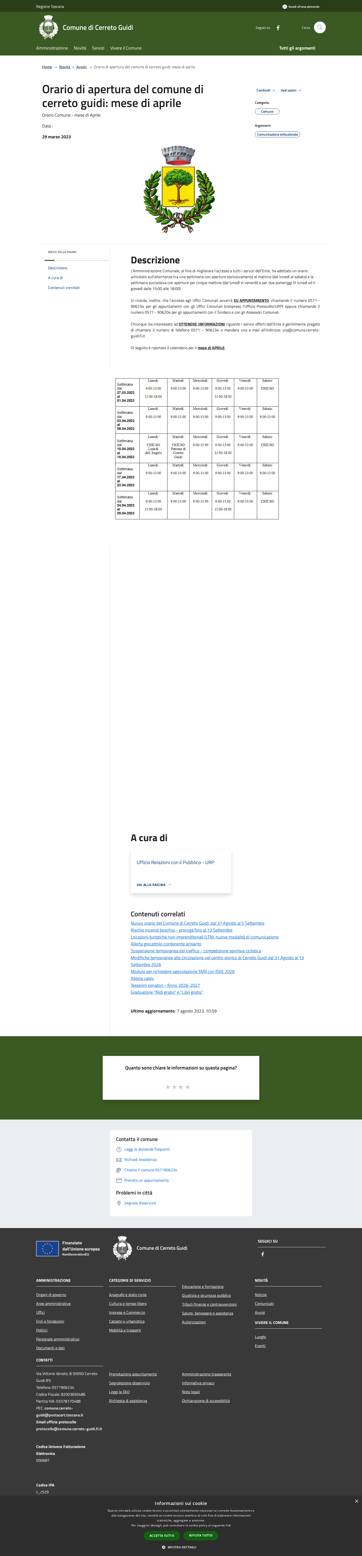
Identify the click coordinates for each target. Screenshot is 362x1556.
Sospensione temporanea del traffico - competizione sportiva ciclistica (196, 950)
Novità (64, 67)
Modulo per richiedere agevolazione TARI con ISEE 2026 (183, 971)
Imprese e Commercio (127, 1312)
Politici (42, 1330)
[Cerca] (320, 27)
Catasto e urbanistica (127, 1321)
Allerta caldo (142, 978)
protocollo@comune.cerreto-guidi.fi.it (69, 1429)
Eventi (260, 1346)
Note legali (191, 1392)
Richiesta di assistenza (128, 1401)
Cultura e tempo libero (128, 1303)
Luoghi (260, 1337)
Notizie (261, 1295)
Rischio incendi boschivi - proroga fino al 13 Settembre (181, 930)
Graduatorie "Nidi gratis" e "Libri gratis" (167, 992)
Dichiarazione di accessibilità (206, 1401)
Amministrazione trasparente (206, 1374)
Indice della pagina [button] (62, 252)
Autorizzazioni (194, 1322)
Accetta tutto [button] (161, 1536)
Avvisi (81, 67)
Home (47, 67)
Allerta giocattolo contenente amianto (166, 944)
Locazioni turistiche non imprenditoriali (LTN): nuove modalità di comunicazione (205, 937)
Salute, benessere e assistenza (207, 1313)
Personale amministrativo (57, 1339)
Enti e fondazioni (50, 1321)
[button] (180, 1547)
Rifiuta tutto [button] (201, 1535)
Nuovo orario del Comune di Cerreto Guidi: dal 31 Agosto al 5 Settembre (197, 923)
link (228, 1525)
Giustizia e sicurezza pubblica (206, 1295)
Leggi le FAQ (119, 1392)
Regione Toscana (50, 6)
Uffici (40, 1312)
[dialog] (181, 1526)
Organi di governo (51, 1295)
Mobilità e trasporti (125, 1330)
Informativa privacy (198, 1383)
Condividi (264, 90)
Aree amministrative (53, 1303)
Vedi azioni (289, 90)
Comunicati (264, 1303)
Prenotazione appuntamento (133, 1374)
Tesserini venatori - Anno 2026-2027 (165, 985)
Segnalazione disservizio (129, 1383)
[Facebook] (276, 27)
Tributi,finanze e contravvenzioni (209, 1304)
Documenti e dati (50, 1348)
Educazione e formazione (203, 1286)
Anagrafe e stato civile (128, 1295)
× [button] (356, 1501)
